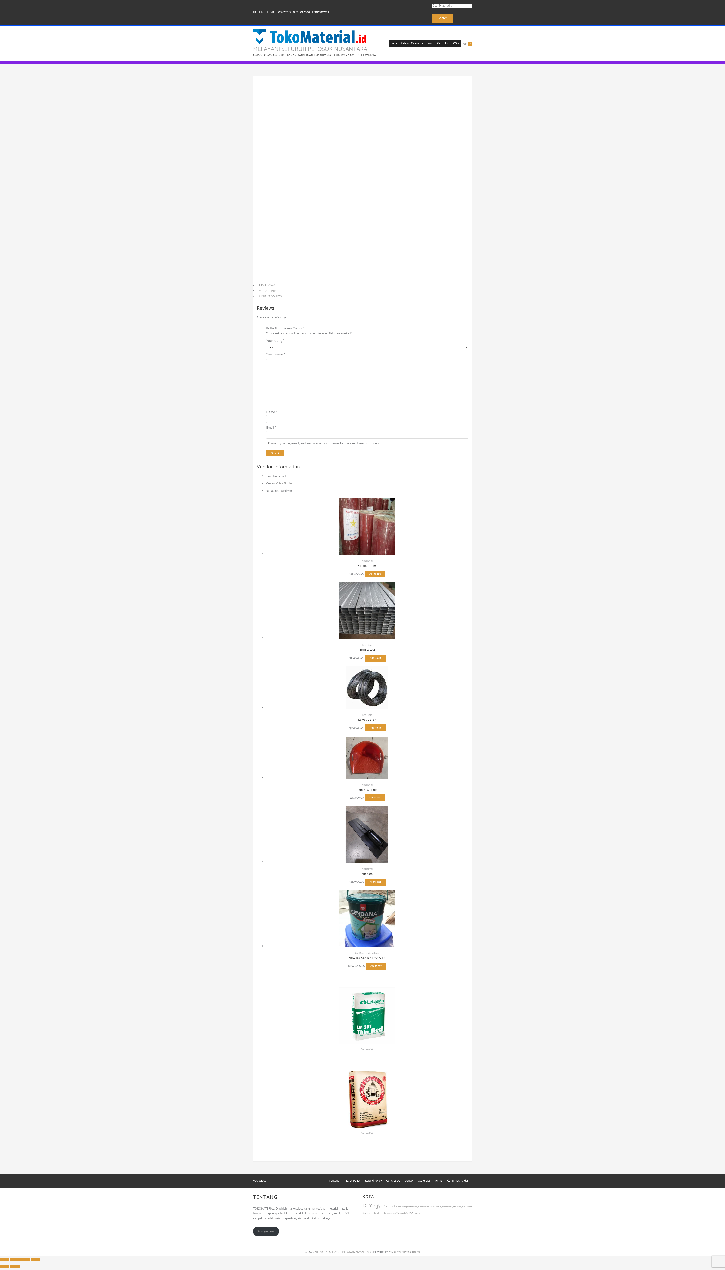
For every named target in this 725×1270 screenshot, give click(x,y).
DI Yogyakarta (378, 1206)
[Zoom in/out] (35, 1259)
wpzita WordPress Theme (404, 1252)
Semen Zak (276, 273)
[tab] (362, 285)
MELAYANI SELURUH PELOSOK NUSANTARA (310, 49)
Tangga (417, 1213)
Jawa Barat (456, 1207)
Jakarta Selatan (423, 1207)
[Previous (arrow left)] (4, 1266)
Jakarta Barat (401, 1207)
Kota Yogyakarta (399, 1213)
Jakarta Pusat (411, 1207)
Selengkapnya (266, 1231)
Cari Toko (442, 43)
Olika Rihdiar (284, 483)
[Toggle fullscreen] (25, 1259)
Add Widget (260, 1180)
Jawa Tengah (466, 1207)
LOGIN (455, 43)
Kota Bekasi (376, 1213)
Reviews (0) (267, 285)
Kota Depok (387, 1213)
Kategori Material (410, 43)
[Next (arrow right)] (15, 1266)
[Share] (15, 1259)
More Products (270, 296)
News (430, 43)
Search (442, 18)
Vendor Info (268, 291)
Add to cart (296, 261)
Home (394, 43)
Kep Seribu (366, 1213)
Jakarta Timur (435, 1207)
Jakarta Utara (446, 1207)
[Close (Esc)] (4, 1259)
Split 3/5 (409, 1213)
